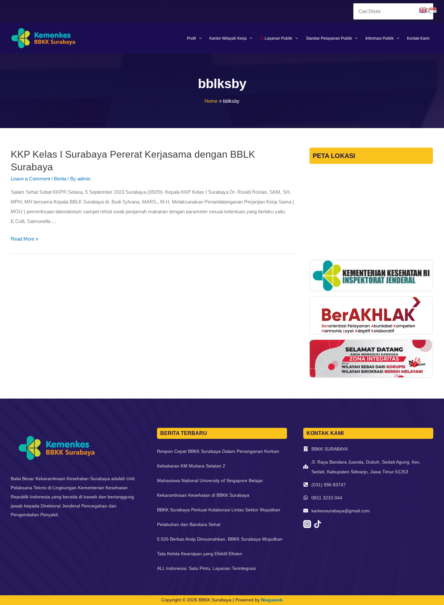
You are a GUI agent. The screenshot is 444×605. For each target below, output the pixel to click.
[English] (424, 9)
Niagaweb (272, 599)
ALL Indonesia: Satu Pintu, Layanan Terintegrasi (206, 568)
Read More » (24, 239)
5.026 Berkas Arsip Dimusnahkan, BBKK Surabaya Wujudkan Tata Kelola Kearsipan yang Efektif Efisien (219, 546)
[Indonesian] (434, 9)
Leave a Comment (30, 178)
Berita (60, 178)
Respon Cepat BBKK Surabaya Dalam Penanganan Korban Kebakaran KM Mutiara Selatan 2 (218, 458)
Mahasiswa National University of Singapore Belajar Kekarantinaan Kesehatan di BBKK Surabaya (210, 488)
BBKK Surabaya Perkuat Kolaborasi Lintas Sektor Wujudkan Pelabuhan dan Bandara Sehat (218, 517)
